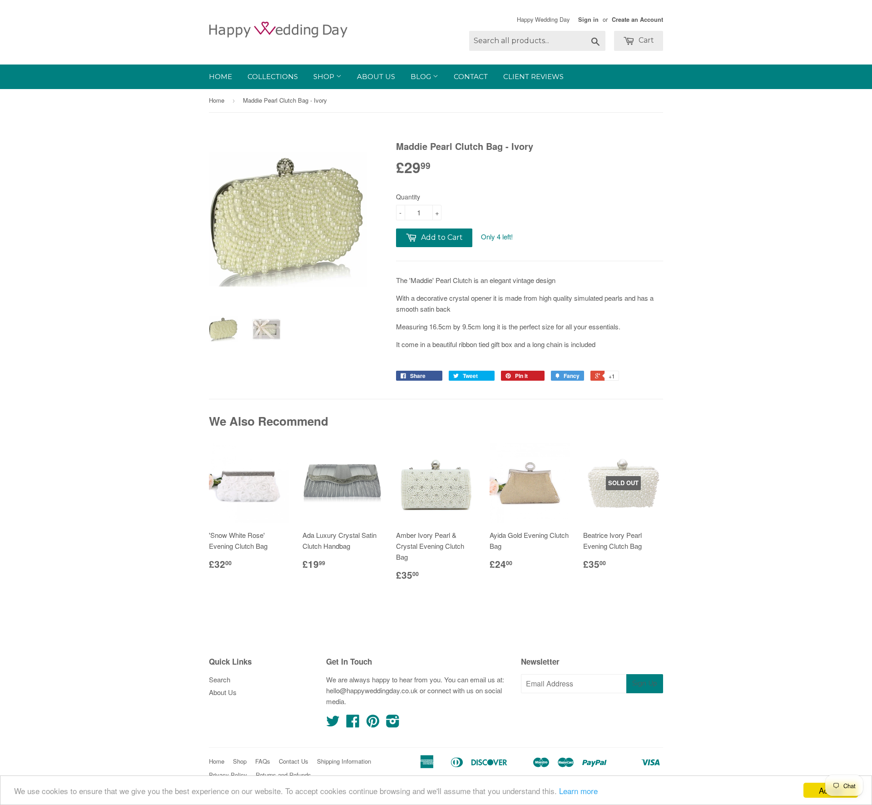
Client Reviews (533, 76)
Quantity (408, 196)
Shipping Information (344, 761)
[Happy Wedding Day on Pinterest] (373, 723)
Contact (471, 76)
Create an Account (637, 19)
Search (219, 679)
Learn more (578, 790)
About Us (376, 76)
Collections (273, 76)
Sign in (588, 19)
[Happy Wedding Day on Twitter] (333, 723)
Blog (422, 76)
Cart (645, 40)
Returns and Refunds (283, 774)
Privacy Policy (228, 774)
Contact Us (293, 761)
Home (220, 76)
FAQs (262, 761)
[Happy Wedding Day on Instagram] (393, 723)
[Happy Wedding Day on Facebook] (353, 723)
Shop (324, 76)
